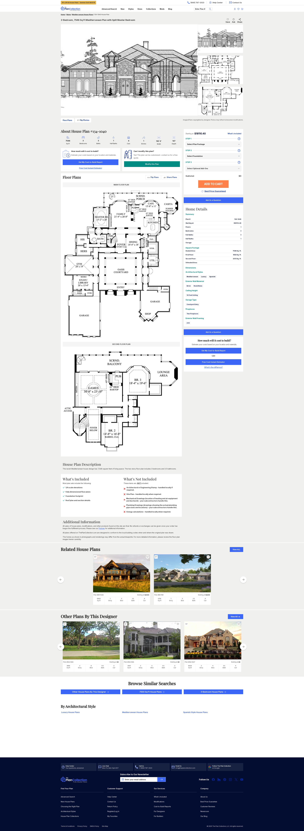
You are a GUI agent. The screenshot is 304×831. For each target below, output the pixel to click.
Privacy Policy (82, 826)
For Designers (159, 811)
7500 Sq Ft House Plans (151, 692)
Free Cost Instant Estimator (213, 362)
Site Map (105, 826)
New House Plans (68, 802)
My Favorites (112, 816)
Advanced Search (109, 9)
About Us (204, 797)
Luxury (203, 277)
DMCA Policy (94, 826)
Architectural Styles (68, 811)
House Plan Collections (70, 816)
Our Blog (203, 816)
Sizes (140, 9)
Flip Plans (155, 177)
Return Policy (112, 806)
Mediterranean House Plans (82, 14)
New (122, 9)
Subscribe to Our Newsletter (134, 774)
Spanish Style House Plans (195, 712)
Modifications (159, 802)
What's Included (160, 797)
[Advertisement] (152, 738)
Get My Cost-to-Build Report (90, 162)
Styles (131, 9)
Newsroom (204, 811)
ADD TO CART (213, 184)
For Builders (158, 816)
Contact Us (111, 802)
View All (234, 617)
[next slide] (243, 579)
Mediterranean (192, 277)
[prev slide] (60, 579)
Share (239, 22)
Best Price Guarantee (208, 802)
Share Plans (172, 177)
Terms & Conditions (68, 826)
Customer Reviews (207, 806)
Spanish (212, 277)
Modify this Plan (152, 164)
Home (63, 14)
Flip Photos (84, 120)
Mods (162, 9)
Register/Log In (113, 811)
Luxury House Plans (70, 712)
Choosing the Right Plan (70, 806)
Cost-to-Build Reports (162, 806)
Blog (170, 9)
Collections (151, 9)
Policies (102, 528)
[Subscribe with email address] (161, 779)
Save (228, 22)
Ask (233, 22)
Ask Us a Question (213, 200)
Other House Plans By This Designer (89, 692)
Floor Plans (67, 120)
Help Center (112, 797)
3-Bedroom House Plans (212, 692)
